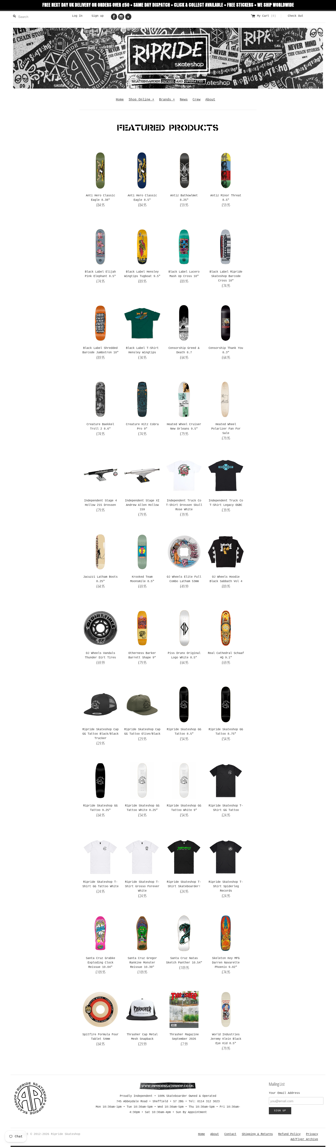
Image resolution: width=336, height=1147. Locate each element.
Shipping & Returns (257, 1134)
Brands (167, 99)
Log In (77, 16)
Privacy (312, 1134)
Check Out (295, 16)
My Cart (266, 16)
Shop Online (141, 99)
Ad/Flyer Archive (304, 1139)
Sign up (98, 16)
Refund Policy (289, 1134)
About (210, 99)
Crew (196, 99)
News (184, 99)
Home (120, 99)
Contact (230, 1134)
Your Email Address (284, 1093)
